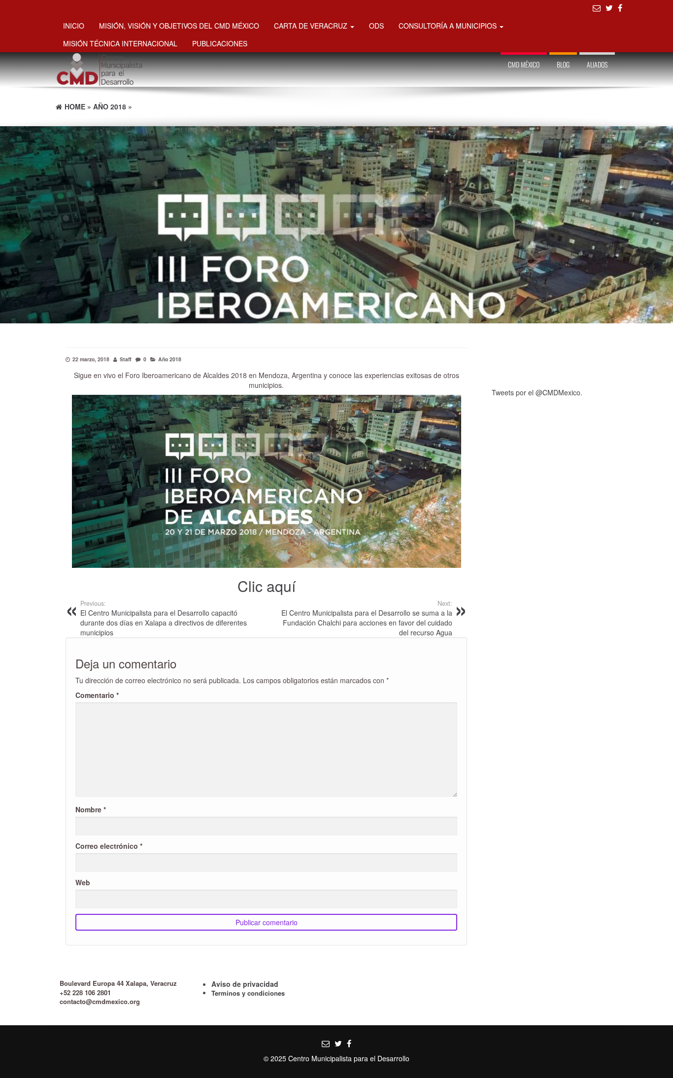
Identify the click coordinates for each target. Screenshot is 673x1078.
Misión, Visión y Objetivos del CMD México (179, 26)
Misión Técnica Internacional (120, 43)
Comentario (97, 695)
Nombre (90, 809)
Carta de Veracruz (311, 26)
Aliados (597, 64)
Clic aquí (266, 585)
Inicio (73, 26)
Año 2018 (169, 359)
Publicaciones (219, 43)
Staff (126, 359)
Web (82, 882)
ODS (376, 26)
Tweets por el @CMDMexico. (537, 392)
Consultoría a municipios (449, 26)
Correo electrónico (108, 846)
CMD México (523, 64)
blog (563, 64)
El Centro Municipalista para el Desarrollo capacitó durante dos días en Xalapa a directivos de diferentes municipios (163, 618)
